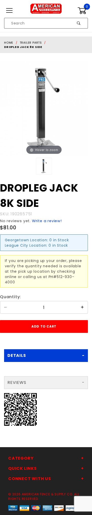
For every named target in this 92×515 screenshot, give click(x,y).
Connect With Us (29, 479)
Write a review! (47, 220)
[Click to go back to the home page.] (45, 10)
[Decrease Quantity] (5, 307)
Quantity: (10, 297)
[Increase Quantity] (82, 307)
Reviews (16, 382)
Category (20, 458)
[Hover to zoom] (44, 108)
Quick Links (22, 468)
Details (16, 355)
